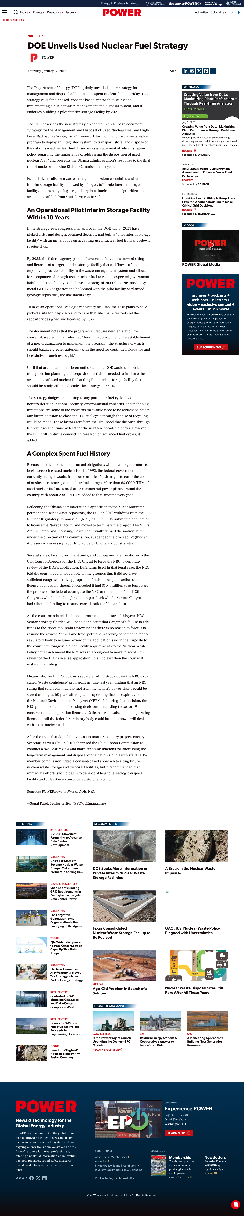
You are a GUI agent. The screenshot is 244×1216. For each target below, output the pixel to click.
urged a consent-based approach (88, 761)
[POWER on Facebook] (32, 1178)
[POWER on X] (38, 1178)
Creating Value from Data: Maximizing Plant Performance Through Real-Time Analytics (209, 130)
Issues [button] (70, 12)
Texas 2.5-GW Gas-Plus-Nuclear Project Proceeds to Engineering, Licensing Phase (66, 1030)
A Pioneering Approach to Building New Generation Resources (205, 1041)
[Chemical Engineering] (155, 4)
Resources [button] (54, 12)
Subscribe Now (209, 347)
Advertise (201, 12)
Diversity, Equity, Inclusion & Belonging (119, 1169)
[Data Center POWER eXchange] (213, 4)
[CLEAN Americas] (233, 3)
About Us (100, 1161)
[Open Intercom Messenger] (235, 1204)
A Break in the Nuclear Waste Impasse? (190, 870)
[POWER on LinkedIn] (45, 1178)
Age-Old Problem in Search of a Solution (120, 990)
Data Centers (59, 830)
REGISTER (188, 150)
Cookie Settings (105, 1178)
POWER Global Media (201, 264)
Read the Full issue (106, 1049)
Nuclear (18, 20)
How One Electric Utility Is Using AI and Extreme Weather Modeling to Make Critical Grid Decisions (209, 201)
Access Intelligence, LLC (113, 1195)
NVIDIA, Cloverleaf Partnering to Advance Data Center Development (66, 839)
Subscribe (184, 1177)
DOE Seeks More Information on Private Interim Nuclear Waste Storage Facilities (120, 873)
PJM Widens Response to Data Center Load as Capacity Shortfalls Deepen (66, 947)
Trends (54, 938)
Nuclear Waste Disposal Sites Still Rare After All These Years (194, 990)
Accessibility (126, 1178)
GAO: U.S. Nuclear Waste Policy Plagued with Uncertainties (192, 930)
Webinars (191, 86)
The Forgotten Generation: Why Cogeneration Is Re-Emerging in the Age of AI (66, 922)
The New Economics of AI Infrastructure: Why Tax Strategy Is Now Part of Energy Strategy (66, 974)
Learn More (177, 1133)
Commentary (57, 857)
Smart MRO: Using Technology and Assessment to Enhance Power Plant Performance (207, 172)
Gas (142, 1034)
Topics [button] (24, 12)
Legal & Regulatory (63, 884)
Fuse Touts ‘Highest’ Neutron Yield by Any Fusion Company (65, 1053)
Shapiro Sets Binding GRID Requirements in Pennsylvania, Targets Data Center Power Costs (65, 895)
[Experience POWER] (185, 4)
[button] (5, 12)
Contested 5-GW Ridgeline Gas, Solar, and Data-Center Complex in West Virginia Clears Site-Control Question (64, 1005)
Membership (119, 1157)
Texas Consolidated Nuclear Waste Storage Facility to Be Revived (121, 933)
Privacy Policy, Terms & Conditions (115, 1165)
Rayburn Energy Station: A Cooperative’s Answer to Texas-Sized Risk (158, 1041)
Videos (189, 225)
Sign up (209, 1173)
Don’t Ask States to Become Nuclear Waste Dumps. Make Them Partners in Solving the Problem (66, 868)
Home (6, 20)
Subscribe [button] (218, 12)
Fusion (54, 1046)
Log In (234, 12)
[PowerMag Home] (122, 12)
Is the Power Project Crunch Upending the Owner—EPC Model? (112, 1041)
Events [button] (38, 12)
